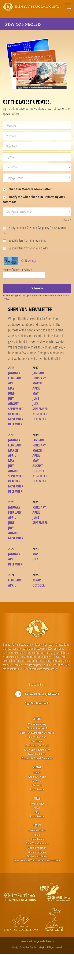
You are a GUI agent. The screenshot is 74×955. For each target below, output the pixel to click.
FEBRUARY (14, 378)
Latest (37, 772)
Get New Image (28, 261)
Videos (37, 767)
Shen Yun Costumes (37, 843)
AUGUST (13, 403)
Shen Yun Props (37, 852)
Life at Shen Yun (37, 737)
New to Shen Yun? (37, 728)
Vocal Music (37, 839)
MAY (11, 388)
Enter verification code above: (17, 270)
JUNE (11, 393)
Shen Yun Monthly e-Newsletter (29, 189)
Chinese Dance (37, 830)
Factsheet (37, 741)
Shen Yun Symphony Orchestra (37, 732)
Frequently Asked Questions (37, 758)
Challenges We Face (37, 745)
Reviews (37, 785)
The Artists (37, 781)
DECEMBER (15, 424)
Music (37, 835)
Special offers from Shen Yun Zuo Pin (28, 248)
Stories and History (37, 856)
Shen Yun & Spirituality (37, 750)
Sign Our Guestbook (37, 703)
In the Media (37, 789)
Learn (37, 825)
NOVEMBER (15, 419)
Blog (37, 812)
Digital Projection (37, 847)
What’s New (37, 803)
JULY (11, 398)
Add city (67, 219)
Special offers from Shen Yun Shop (27, 240)
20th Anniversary (37, 724)
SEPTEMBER (15, 408)
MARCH (37, 383)
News (37, 798)
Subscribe (37, 288)
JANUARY (14, 373)
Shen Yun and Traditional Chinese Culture (37, 860)
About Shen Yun (37, 776)
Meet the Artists (37, 754)
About (37, 719)
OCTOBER (14, 414)
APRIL (12, 383)
